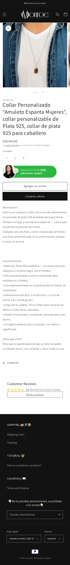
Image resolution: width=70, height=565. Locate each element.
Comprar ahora (35, 196)
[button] (4, 14)
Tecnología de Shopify (42, 558)
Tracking (12, 442)
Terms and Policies (18, 488)
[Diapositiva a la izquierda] (27, 92)
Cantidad (7, 151)
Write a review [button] (35, 394)
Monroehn (29, 558)
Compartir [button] (13, 362)
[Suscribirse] (59, 515)
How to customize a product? (24, 465)
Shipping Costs (15, 434)
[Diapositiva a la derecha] (43, 92)
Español (52, 538)
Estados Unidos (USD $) (22, 538)
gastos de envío (12, 145)
